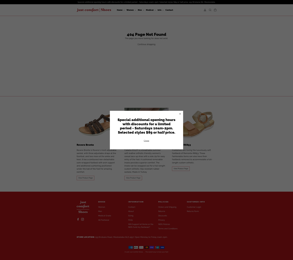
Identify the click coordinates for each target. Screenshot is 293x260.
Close (146, 140)
